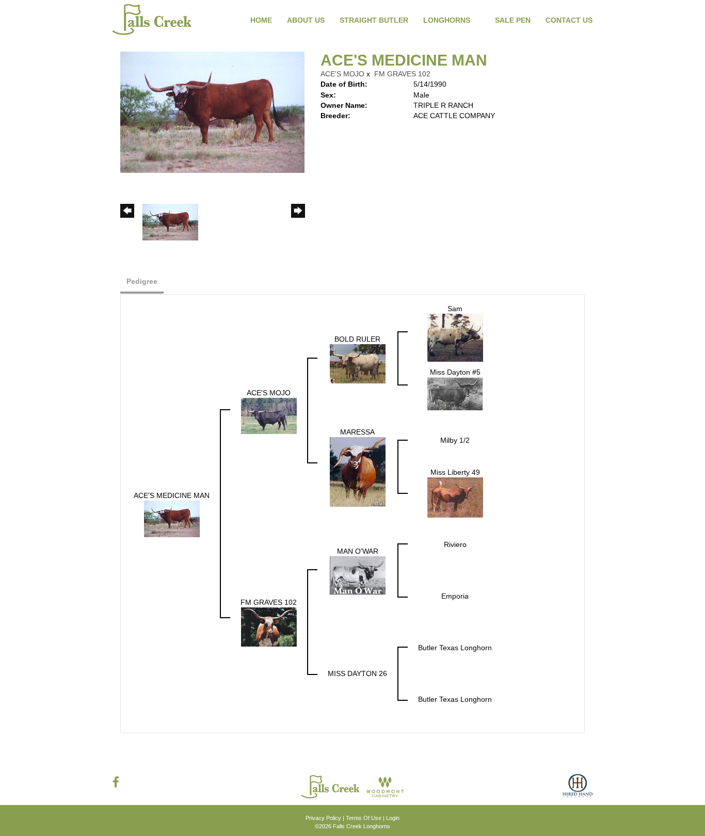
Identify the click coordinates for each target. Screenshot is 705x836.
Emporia (455, 596)
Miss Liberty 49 (455, 472)
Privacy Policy (323, 818)
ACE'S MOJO (342, 74)
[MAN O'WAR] (358, 575)
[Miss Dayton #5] (455, 393)
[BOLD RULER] (358, 363)
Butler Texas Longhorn (455, 648)
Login (392, 818)
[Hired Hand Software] (577, 789)
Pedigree (141, 281)
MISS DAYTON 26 (357, 673)
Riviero (455, 544)
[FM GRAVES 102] (269, 626)
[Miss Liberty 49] (455, 497)
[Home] (331, 786)
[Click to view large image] (212, 111)
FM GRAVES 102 (402, 74)
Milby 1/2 (455, 440)
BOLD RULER (357, 339)
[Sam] (455, 337)
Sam (454, 308)
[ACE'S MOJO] (269, 415)
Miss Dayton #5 (455, 372)
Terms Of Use (363, 818)
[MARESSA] (358, 471)
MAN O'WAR (357, 551)
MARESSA (357, 432)
